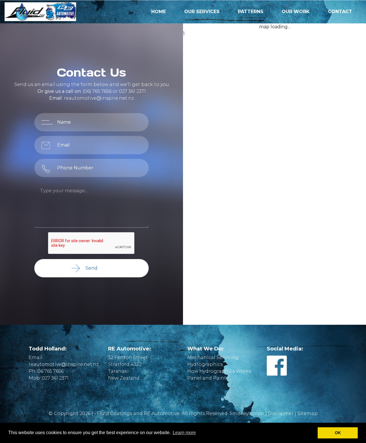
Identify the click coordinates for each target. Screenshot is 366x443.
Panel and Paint (206, 378)
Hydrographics (205, 364)
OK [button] (338, 432)
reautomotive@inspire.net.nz (99, 98)
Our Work (296, 11)
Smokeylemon (247, 413)
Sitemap (307, 413)
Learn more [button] (184, 432)
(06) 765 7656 (97, 91)
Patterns (250, 11)
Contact (340, 11)
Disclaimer (281, 413)
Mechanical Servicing (213, 357)
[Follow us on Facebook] (277, 372)
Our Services (202, 11)
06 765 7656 (50, 371)
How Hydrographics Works (219, 371)
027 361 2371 (132, 91)
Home (158, 11)
